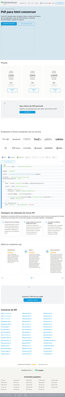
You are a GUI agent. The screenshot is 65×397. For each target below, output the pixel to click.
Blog (44, 395)
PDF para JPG (3, 389)
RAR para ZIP (16, 382)
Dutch (58, 384)
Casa (2, 8)
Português (59, 383)
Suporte (31, 395)
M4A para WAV (41, 382)
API (32, 3)
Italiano (58, 380)
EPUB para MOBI (54, 380)
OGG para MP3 (16, 384)
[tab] (31, 277)
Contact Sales (32, 300)
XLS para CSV (3, 387)
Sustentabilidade (40, 395)
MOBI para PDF (4, 384)
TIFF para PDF (29, 389)
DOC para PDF (41, 387)
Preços (36, 3)
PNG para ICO (41, 389)
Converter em (23, 3)
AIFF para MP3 (54, 382)
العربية (58, 374)
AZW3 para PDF (29, 384)
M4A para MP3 (29, 380)
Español (58, 375)
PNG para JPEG (54, 384)
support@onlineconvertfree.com (51, 395)
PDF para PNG (16, 389)
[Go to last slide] (2, 278)
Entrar (53, 3)
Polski (58, 389)
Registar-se (12, 90)
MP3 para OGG (29, 382)
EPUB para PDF (42, 380)
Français (58, 378)
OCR (29, 3)
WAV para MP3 (16, 380)
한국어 (58, 388)
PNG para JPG (41, 384)
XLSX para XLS (16, 387)
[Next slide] (62, 278)
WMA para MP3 (4, 382)
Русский (58, 373)
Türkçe (58, 385)
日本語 (58, 379)
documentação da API (26, 23)
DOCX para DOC (29, 387)
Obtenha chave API (9, 23)
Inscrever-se (60, 3)
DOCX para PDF (54, 387)
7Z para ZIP (3, 380)
